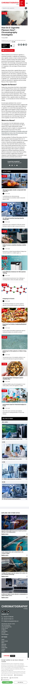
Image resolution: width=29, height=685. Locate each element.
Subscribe (3, 644)
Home (2, 639)
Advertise (3, 646)
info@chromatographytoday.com (10, 621)
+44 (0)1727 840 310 (8, 619)
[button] (2, 675)
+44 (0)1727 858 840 (8, 616)
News (2, 642)
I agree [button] (7, 682)
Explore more (4, 534)
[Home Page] (10, 3)
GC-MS (13, 41)
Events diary (4, 647)
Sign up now (22, 3)
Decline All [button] (20, 682)
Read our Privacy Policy (20, 673)
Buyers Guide (4, 641)
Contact (3, 649)
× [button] (27, 659)
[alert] (14, 671)
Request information (8, 50)
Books (3, 650)
